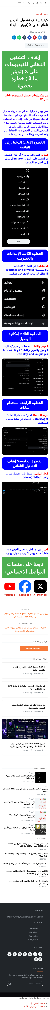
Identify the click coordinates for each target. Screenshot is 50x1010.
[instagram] (41, 3)
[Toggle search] (24, 3)
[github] (36, 959)
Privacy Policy (32, 940)
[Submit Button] (9, 983)
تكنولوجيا (32, 773)
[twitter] (37, 3)
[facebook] (45, 3)
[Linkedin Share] (29, 37)
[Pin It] (35, 37)
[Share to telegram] (14, 37)
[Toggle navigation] (20, 3)
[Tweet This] (40, 37)
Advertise (34, 928)
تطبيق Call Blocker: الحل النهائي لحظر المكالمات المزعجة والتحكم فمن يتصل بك (27, 745)
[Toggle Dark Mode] (29, 3)
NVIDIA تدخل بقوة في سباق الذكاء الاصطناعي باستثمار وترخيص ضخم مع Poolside (27, 872)
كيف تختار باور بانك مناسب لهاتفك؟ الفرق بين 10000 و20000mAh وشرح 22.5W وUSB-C (28, 844)
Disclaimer (33, 932)
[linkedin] (33, 3)
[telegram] (40, 954)
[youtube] (20, 954)
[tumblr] (35, 954)
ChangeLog (33, 936)
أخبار (46, 786)
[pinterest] (25, 954)
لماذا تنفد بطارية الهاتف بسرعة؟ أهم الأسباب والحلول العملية (25, 863)
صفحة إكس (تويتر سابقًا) (34, 1006)
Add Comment (32, 648)
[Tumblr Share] (24, 37)
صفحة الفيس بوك (37, 1003)
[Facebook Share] (45, 37)
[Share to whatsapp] (19, 37)
